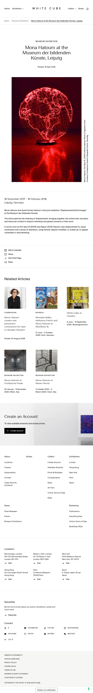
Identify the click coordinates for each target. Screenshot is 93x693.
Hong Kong (74, 467)
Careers (7, 467)
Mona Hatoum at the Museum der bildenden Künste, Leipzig (56, 21)
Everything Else (75, 516)
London (72, 462)
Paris (71, 478)
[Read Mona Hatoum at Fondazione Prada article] (15, 361)
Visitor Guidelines (12, 659)
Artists (7, 9)
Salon (50, 483)
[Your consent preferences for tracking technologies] (88, 688)
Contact (7, 478)
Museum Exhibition (20, 21)
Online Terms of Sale (56, 493)
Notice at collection (46, 690)
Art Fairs (51, 488)
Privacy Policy (10, 662)
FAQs (50, 498)
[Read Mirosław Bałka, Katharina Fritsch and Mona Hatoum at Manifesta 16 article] (46, 298)
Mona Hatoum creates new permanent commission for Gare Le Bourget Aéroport (15, 323)
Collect (71, 9)
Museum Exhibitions (13, 521)
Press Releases (10, 511)
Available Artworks (55, 467)
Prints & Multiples (55, 473)
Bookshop (74, 506)
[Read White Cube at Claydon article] (78, 298)
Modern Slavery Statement (16, 674)
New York (73, 473)
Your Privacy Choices (13, 677)
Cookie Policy (10, 666)
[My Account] (87, 9)
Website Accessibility (13, 655)
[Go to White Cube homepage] (46, 8)
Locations (8, 462)
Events (7, 516)
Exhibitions (17, 9)
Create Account (54, 462)
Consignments (54, 478)
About (7, 457)
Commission (10, 312)
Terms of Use (10, 670)
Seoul (71, 483)
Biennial (40, 312)
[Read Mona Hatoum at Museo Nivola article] (46, 361)
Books (81, 9)
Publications (74, 511)
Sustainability (10, 473)
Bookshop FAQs (76, 526)
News (6, 21)
